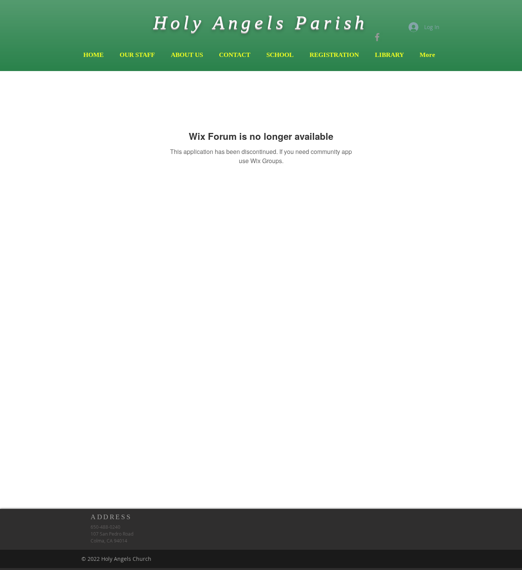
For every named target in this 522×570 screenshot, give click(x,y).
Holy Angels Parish (260, 22)
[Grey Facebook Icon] (377, 37)
